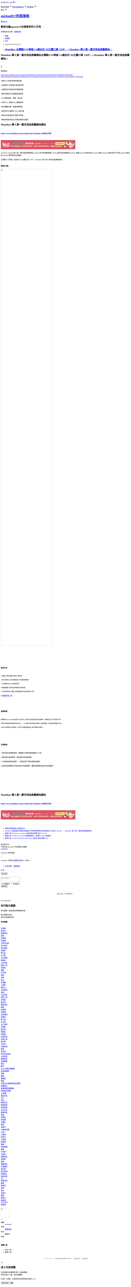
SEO (2, 1097)
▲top (3, 870)
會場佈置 (4, 1107)
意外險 (3, 1051)
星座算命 (17, 866)
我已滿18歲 (5, 1283)
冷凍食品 (4, 990)
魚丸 (2, 980)
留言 (20, 860)
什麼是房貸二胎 (6, 695)
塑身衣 (3, 1198)
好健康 (3, 1034)
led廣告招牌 (5, 1129)
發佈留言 (4, 886)
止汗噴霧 (4, 958)
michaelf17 (4, 849)
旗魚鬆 (3, 968)
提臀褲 (3, 1204)
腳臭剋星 (4, 933)
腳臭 (2, 936)
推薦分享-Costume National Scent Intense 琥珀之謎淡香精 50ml (26, 838)
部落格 (7, 38)
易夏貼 (3, 950)
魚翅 (2, 992)
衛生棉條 (4, 1171)
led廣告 (3, 1134)
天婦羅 (3, 982)
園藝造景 (4, 1059)
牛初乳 (3, 1044)
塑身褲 (3, 1200)
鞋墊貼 (3, 960)
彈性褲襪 (4, 1147)
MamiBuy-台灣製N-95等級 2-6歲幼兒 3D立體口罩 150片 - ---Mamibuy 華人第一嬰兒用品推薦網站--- (58, 49)
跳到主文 (4, 21)
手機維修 (4, 1166)
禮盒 (2, 970)
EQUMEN (4, 1202)
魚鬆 (2, 975)
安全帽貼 (4, 948)
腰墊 (2, 1076)
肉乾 (2, 977)
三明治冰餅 (5, 943)
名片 (6, 41)
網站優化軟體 (6, 1091)
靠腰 (2, 1073)
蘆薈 (2, 1183)
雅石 (2, 1064)
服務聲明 (85, 1258)
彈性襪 (3, 1142)
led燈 (2, 1132)
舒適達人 (4, 1174)
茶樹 (2, 1188)
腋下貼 (3, 953)
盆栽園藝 (4, 1061)
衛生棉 (3, 1169)
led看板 (3, 1139)
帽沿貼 (3, 931)
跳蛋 (2, 1161)
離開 (11, 1283)
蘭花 (2, 1066)
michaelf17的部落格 (15, 16)
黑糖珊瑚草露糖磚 (7, 1088)
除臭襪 (3, 938)
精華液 (3, 1185)
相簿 (6, 36)
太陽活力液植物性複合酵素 (10, 1083)
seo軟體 (3, 1093)
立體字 (3, 1122)
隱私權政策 (77, 1258)
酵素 (2, 1049)
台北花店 (4, 1110)
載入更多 (4, 874)
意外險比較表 (6, 1054)
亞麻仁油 (4, 1039)
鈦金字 (3, 1137)
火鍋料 (3, 985)
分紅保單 (4, 1056)
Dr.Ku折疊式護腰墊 (8, 1068)
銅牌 (2, 1124)
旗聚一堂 (4, 965)
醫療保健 (17, 32)
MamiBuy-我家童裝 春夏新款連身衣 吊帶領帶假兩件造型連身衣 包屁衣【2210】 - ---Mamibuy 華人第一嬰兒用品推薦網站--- (49, 831)
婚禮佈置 (4, 1105)
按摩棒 (3, 1159)
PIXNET (50, 1258)
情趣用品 (4, 1156)
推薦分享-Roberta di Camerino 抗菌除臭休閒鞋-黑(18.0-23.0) (26, 833)
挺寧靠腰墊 (5, 1071)
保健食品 (4, 1036)
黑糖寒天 (4, 1086)
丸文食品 (4, 963)
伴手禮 (3, 972)
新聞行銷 (4, 1180)
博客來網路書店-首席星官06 (15, 828)
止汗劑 (3, 955)
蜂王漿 (3, 1041)
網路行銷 (4, 1176)
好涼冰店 (4, 945)
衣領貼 (3, 928)
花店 (2, 1100)
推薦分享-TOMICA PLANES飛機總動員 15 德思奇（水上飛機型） (28, 836)
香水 (2, 1190)
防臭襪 (3, 940)
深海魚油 (4, 1046)
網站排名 (4, 1096)
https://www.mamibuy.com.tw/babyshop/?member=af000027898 (26, 133)
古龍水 (3, 1193)
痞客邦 (16, 860)
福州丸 (3, 987)
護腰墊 (3, 1078)
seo (2, 1178)
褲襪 (2, 1144)
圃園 (2, 1195)
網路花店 (4, 1102)
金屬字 (3, 1127)
